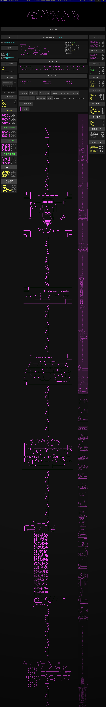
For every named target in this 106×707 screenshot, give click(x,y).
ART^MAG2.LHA (6, 150)
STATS (70, 0)
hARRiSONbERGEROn (95, 111)
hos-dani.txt (94, 46)
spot (91, 110)
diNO (3, 103)
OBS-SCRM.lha (6, 134)
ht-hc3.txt (5, 114)
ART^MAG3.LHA (6, 146)
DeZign (92, 81)
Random (13, 92)
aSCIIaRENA (3, 0)
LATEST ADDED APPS (9, 154)
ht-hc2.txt (5, 119)
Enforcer (92, 72)
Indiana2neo (5, 171)
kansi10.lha (5, 163)
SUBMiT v (92, 0)
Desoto (92, 69)
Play (4, 92)
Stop (8, 92)
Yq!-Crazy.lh (6, 158)
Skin (91, 68)
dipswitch (93, 95)
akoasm (4, 176)
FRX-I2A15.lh (6, 159)
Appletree (69, 81)
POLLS (59, 0)
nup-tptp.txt (94, 44)
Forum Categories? (11, 57)
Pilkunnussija (47, 84)
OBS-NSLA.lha (6, 135)
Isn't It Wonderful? (26, 81)
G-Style (92, 85)
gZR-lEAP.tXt (6, 118)
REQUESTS (53, 0)
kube (3, 68)
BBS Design (23, 84)
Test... (7, 53)
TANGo (91, 123)
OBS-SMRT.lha (6, 132)
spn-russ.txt (6, 123)
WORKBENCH (85, 0)
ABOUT (79, 0)
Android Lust (47, 81)
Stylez (92, 70)
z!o (91, 99)
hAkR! (91, 94)
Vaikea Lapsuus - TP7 (72, 69)
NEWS (75, 0)
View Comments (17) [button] (26, 103)
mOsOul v (25, 109)
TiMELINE (65, 0)
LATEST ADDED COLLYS (9, 127)
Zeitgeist (69, 84)
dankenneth (5, 174)
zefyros (92, 113)
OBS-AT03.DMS (6, 144)
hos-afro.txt (94, 41)
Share (49, 98)
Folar (74, 42)
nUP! (91, 73)
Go (15, 82)
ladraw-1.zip (6, 160)
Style (72, 44)
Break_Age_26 (6, 172)
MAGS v (17, 0)
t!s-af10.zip (6, 162)
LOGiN (103, 0)
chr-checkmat (6, 117)
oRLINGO (92, 122)
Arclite (92, 82)
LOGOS (38, 0)
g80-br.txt (93, 45)
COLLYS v (11, 0)
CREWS (33, 0)
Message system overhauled (11, 42)
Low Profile (93, 84)
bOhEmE (4, 105)
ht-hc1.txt (5, 121)
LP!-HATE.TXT (94, 58)
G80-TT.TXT (5, 115)
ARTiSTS (28, 0)
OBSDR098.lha (6, 136)
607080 (4, 106)
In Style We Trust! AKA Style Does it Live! (33, 69)
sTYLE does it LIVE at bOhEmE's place (78, 66)
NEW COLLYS (9, 110)
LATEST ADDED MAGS (9, 140)
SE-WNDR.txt (5, 122)
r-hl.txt (92, 60)
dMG (91, 98)
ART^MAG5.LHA (6, 148)
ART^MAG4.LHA (6, 147)
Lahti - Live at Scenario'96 (52, 66)
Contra (92, 86)
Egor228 (4, 175)
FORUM (48, 0)
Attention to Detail (26, 66)
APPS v (23, 0)
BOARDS (43, 0)
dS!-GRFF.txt (94, 42)
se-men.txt (93, 57)
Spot (3, 69)
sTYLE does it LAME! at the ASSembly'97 (55, 69)
